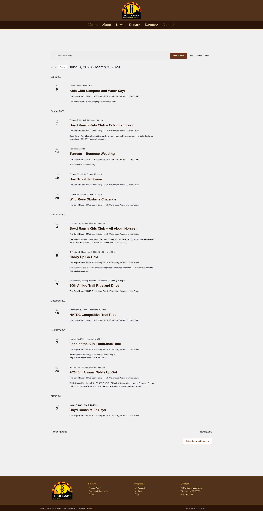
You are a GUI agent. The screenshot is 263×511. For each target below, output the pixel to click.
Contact (169, 25)
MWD (91, 508)
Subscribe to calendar (196, 441)
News (120, 25)
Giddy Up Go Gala (84, 257)
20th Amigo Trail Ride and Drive (94, 285)
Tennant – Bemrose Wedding (92, 153)
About (106, 25)
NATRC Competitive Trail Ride (93, 315)
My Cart (138, 491)
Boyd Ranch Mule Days (88, 410)
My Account (140, 488)
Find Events (178, 56)
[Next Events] (55, 67)
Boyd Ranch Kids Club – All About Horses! (103, 228)
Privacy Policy (95, 488)
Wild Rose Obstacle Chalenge (93, 199)
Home (92, 25)
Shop (137, 494)
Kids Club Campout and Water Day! (97, 91)
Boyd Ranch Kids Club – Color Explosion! (102, 125)
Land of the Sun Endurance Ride (95, 344)
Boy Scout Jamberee (86, 179)
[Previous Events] (51, 67)
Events (150, 25)
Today (62, 67)
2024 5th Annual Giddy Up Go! (93, 372)
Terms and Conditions (98, 491)
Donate (134, 25)
